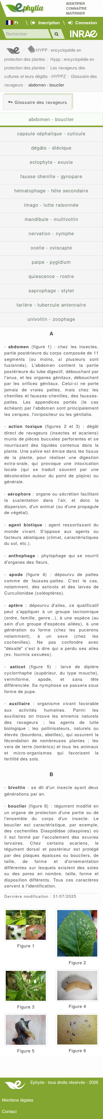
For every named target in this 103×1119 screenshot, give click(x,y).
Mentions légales (17, 1100)
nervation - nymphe (51, 233)
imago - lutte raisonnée (51, 204)
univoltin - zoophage (51, 318)
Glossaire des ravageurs (41, 102)
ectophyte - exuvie (51, 161)
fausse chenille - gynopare (51, 176)
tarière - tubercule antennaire (51, 304)
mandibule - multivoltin (51, 219)
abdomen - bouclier (46, 85)
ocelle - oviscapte (51, 247)
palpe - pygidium (51, 261)
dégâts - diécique (51, 147)
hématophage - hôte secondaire (51, 190)
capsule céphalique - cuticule (51, 133)
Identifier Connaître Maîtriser (76, 8)
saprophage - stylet (51, 290)
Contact (9, 1111)
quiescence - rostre (51, 276)
